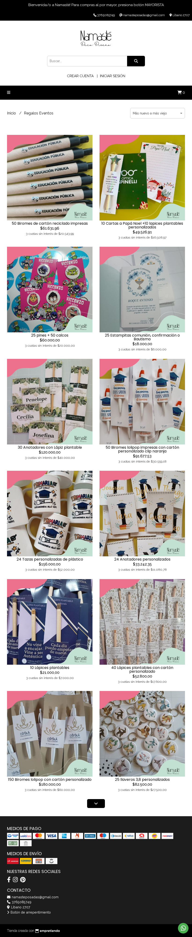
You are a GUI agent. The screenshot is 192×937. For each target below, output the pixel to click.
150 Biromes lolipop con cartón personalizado (50, 779)
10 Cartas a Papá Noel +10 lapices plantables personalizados (142, 225)
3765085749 (21, 902)
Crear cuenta (80, 76)
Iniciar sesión (112, 76)
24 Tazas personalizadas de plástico (50, 559)
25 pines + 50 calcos (49, 335)
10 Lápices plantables (49, 667)
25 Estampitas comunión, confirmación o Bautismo (142, 337)
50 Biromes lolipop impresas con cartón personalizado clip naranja (142, 449)
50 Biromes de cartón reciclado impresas (50, 223)
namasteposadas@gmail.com (35, 897)
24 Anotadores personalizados (142, 559)
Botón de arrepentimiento (30, 912)
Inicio (12, 113)
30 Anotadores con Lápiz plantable (50, 447)
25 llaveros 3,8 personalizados (142, 779)
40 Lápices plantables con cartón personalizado (142, 669)
